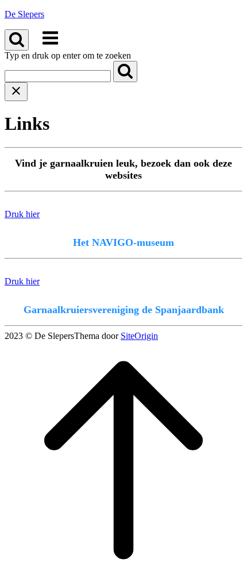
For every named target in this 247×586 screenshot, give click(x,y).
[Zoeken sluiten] (16, 91)
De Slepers (24, 14)
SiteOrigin (139, 336)
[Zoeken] (125, 71)
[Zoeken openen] (17, 40)
